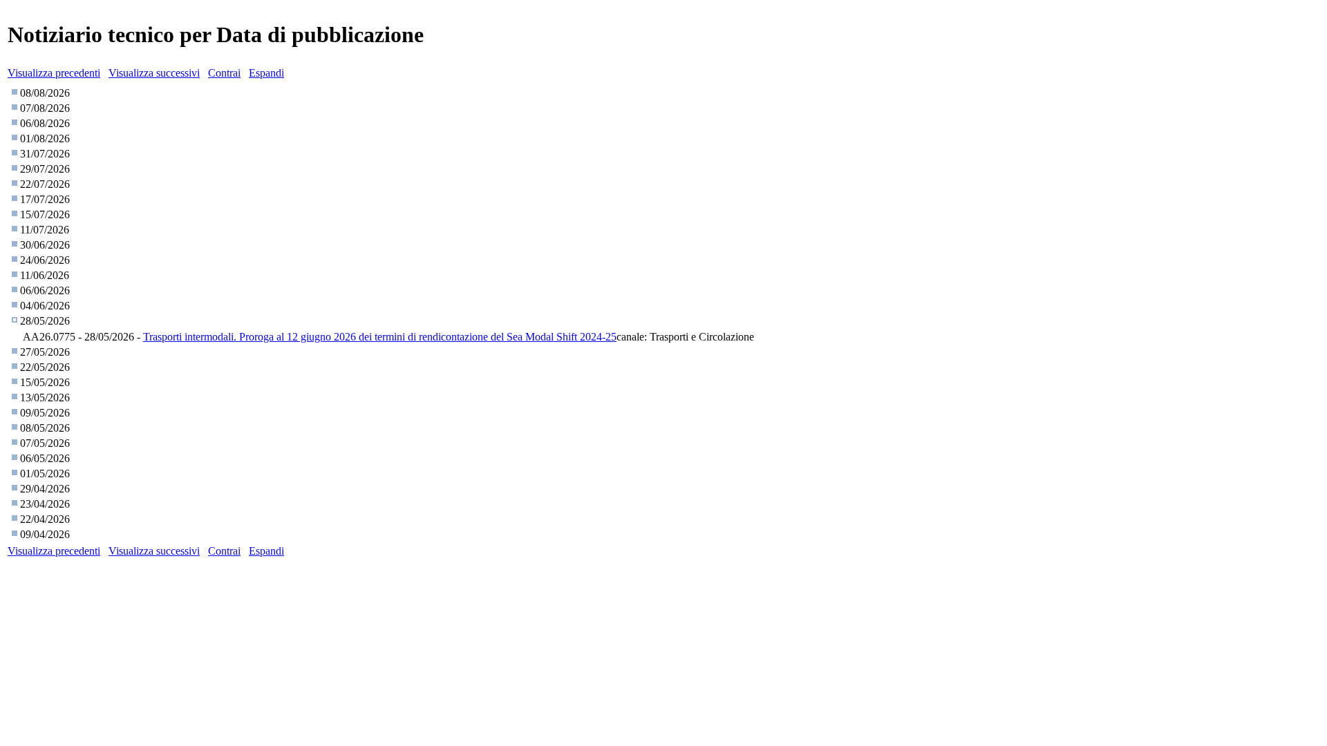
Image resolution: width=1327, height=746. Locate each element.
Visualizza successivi (154, 73)
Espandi (266, 73)
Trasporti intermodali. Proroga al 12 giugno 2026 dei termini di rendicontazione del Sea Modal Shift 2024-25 (380, 337)
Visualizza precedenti (54, 73)
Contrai (224, 73)
